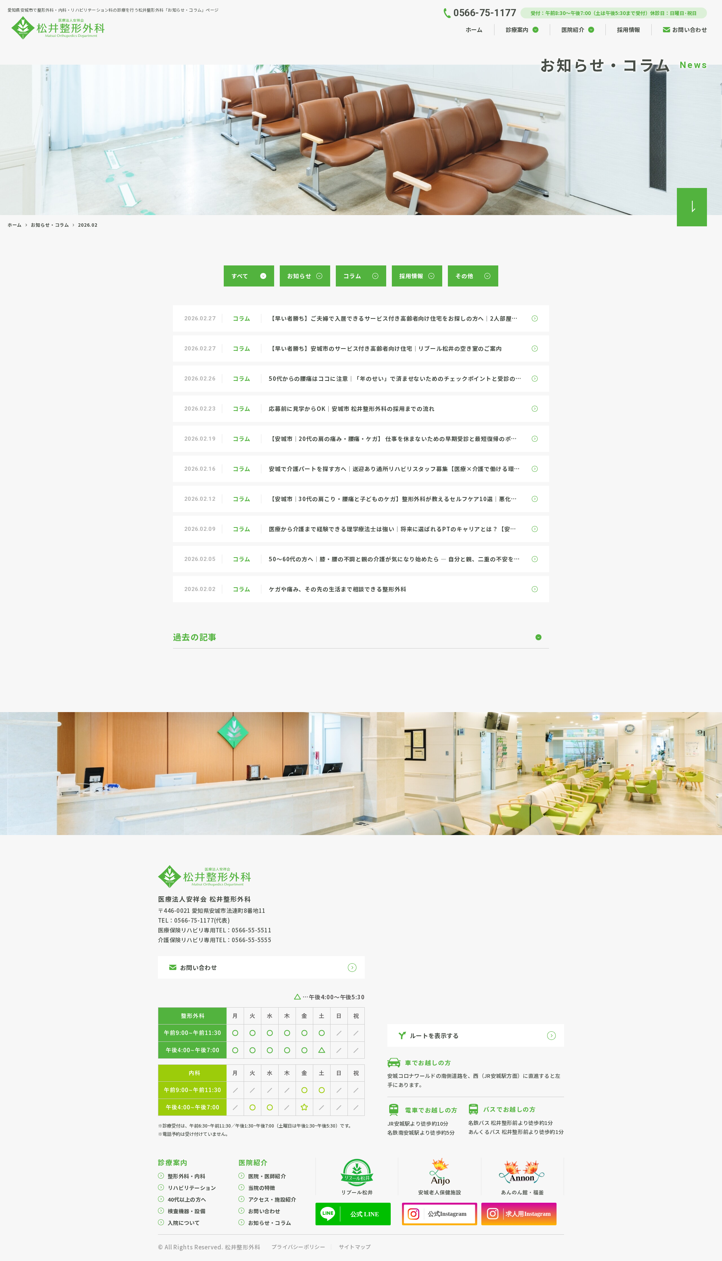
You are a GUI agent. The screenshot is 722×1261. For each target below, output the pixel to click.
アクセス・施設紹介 (272, 1199)
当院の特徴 (261, 1187)
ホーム (15, 224)
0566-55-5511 (252, 930)
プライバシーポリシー (298, 1246)
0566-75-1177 (194, 920)
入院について (184, 1222)
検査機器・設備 (186, 1211)
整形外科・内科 (186, 1176)
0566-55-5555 (252, 940)
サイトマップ (355, 1246)
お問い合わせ (264, 1211)
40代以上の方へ (187, 1199)
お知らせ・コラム (50, 224)
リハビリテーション (192, 1187)
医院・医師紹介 (267, 1176)
